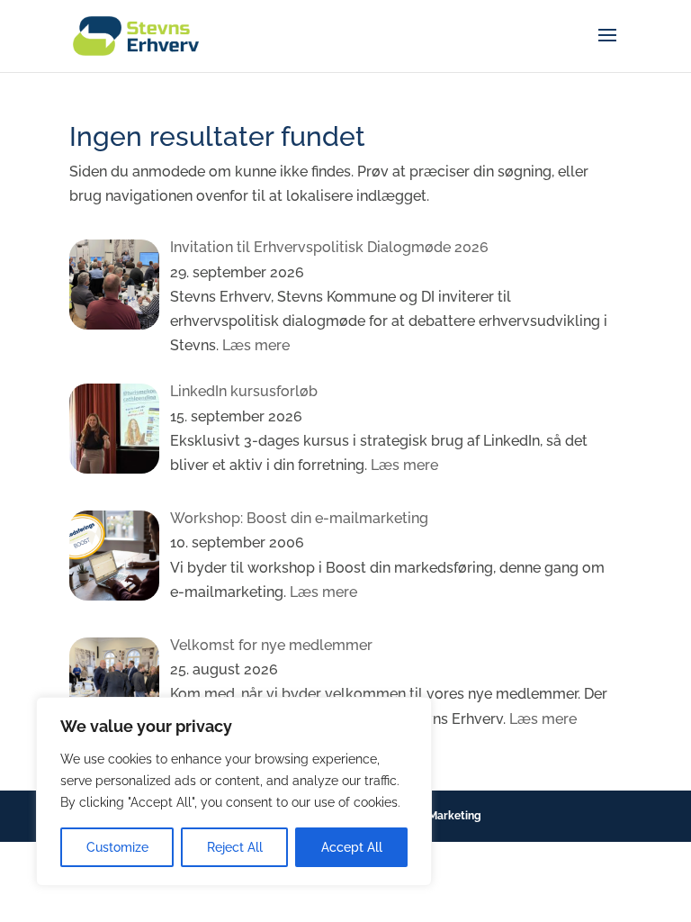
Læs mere (254, 345)
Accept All (351, 847)
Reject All (235, 847)
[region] (234, 791)
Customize (117, 847)
